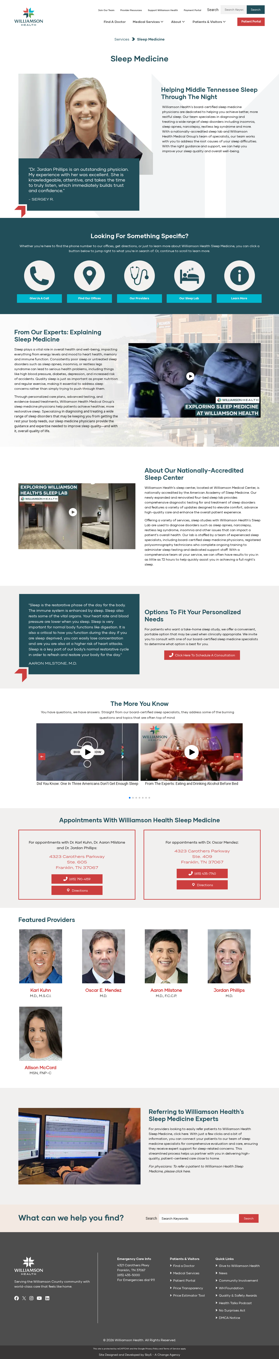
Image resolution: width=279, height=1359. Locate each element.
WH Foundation (231, 1288)
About (176, 22)
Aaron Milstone (166, 990)
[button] (256, 9)
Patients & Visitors (207, 22)
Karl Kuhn (40, 990)
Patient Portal (251, 21)
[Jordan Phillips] (229, 958)
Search (213, 10)
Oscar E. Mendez (103, 990)
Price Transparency (188, 1288)
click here (182, 1171)
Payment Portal (192, 10)
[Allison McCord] (40, 1035)
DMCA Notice (229, 1318)
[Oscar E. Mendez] (103, 958)
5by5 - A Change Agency (162, 1354)
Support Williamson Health (163, 10)
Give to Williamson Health (239, 1266)
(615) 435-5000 (128, 1275)
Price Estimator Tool (189, 1295)
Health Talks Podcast (235, 1303)
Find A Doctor (115, 22)
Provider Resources (131, 10)
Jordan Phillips (229, 990)
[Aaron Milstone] (166, 958)
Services (121, 39)
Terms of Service (171, 1348)
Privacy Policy (151, 1348)
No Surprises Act (232, 1310)
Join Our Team (106, 10)
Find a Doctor (184, 1266)
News (223, 1273)
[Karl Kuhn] (40, 958)
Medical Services (146, 22)
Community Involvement (238, 1280)
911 (153, 1280)
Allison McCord (40, 1067)
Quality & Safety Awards (238, 1295)
